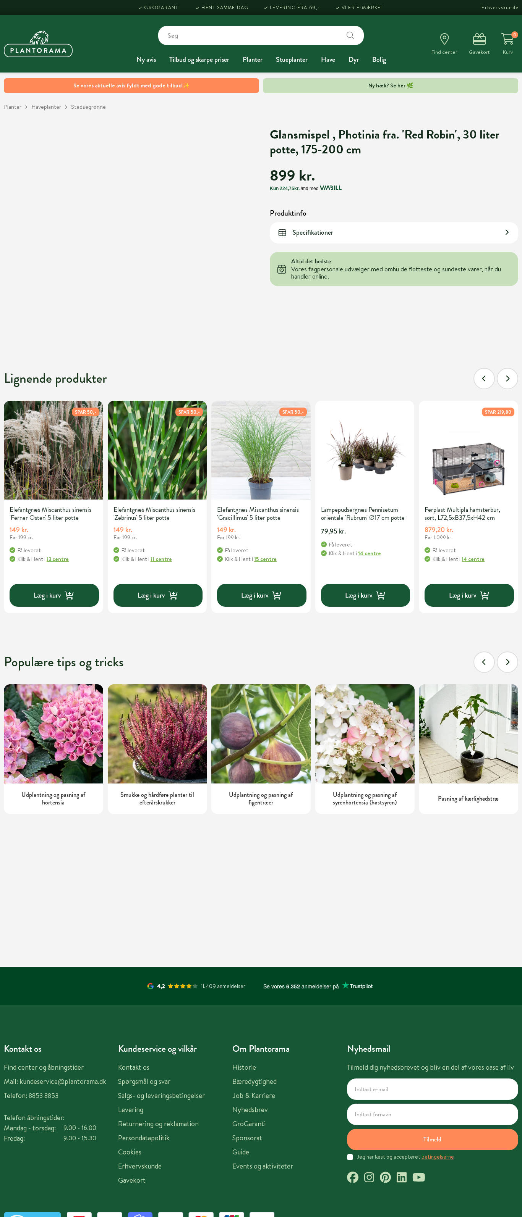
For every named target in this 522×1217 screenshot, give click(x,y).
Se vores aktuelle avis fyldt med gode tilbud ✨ (131, 85)
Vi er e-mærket (363, 7)
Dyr (354, 59)
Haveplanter (46, 107)
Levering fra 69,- (295, 7)
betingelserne (437, 1157)
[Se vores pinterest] (385, 1178)
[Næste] (507, 378)
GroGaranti (162, 7)
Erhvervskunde (499, 7)
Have (328, 59)
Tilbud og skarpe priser (199, 59)
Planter (253, 59)
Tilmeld (432, 1139)
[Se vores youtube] (418, 1178)
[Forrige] (484, 378)
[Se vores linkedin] (402, 1178)
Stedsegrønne (88, 107)
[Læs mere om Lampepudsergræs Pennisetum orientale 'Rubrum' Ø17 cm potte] (365, 450)
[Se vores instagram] (369, 1178)
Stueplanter (292, 59)
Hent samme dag (224, 7)
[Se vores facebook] (352, 1178)
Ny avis (146, 59)
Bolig (379, 59)
